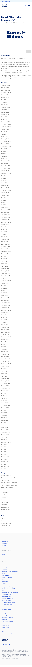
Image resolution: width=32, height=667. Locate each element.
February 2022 (5, 161)
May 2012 (4, 412)
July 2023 (4, 131)
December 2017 (5, 273)
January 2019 (5, 241)
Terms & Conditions (6, 658)
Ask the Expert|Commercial (9, 482)
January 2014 (5, 381)
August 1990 (5, 456)
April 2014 (4, 373)
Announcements (6, 475)
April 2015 (4, 349)
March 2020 (4, 207)
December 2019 (5, 214)
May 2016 (4, 320)
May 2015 (4, 346)
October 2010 (5, 430)
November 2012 (5, 405)
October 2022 (5, 144)
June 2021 (4, 178)
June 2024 (4, 119)
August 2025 (5, 97)
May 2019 (4, 232)
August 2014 (5, 366)
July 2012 (3, 410)
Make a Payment (6, 1)
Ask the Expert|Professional (9, 485)
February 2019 (5, 239)
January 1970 (5, 466)
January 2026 (5, 87)
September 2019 (6, 222)
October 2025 (5, 95)
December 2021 (5, 166)
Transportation (5, 507)
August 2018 (5, 254)
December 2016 (5, 302)
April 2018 (4, 263)
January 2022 (5, 163)
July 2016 (4, 315)
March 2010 (4, 439)
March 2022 (4, 158)
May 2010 (4, 437)
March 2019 (4, 236)
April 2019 (4, 234)
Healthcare (4, 495)
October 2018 (5, 249)
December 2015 (5, 332)
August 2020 (5, 195)
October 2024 (5, 112)
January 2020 (5, 212)
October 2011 (5, 420)
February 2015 (5, 354)
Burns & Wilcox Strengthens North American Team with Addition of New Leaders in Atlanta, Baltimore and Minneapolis (16, 77)
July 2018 (4, 256)
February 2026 (5, 85)
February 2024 (5, 122)
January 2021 (5, 188)
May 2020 (4, 202)
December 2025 (5, 90)
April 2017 (4, 293)
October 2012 (5, 408)
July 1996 (4, 447)
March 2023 (4, 136)
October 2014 (5, 361)
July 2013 (4, 393)
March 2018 (4, 266)
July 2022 (4, 148)
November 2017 (5, 276)
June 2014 (4, 368)
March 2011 (4, 427)
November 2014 (5, 359)
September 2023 (6, 126)
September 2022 (6, 146)
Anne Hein (5, 22)
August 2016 (5, 312)
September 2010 (6, 432)
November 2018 (5, 246)
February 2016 (5, 327)
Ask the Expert (5, 480)
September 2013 (6, 388)
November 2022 (6, 141)
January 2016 (5, 329)
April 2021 (4, 180)
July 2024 (4, 117)
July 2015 (3, 342)
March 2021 (4, 183)
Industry (3, 497)
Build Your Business (7, 487)
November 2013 (5, 383)
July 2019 (4, 227)
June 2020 (4, 200)
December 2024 (5, 109)
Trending (3, 512)
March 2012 (4, 417)
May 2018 (4, 261)
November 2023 (6, 124)
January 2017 (5, 300)
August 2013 (5, 390)
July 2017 (3, 285)
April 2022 (4, 156)
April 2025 (4, 102)
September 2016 (6, 310)
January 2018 (5, 271)
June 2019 (4, 229)
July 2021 (3, 175)
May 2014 (4, 371)
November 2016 (5, 305)
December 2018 (5, 244)
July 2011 (3, 422)
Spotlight (4, 504)
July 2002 (4, 444)
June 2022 (4, 151)
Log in (3, 518)
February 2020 (5, 210)
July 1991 (3, 454)
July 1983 (4, 464)
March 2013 (4, 403)
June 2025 (4, 100)
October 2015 (5, 334)
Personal (3, 499)
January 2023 (5, 139)
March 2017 (4, 295)
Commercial (4, 490)
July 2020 (4, 197)
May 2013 (4, 398)
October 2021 (5, 170)
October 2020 (5, 192)
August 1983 (5, 461)
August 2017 (4, 283)
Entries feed (4, 520)
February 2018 (5, 268)
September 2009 (6, 442)
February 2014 (5, 378)
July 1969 (4, 469)
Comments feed (6, 523)
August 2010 (5, 434)
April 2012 (4, 415)
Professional (4, 502)
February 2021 (5, 185)
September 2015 (6, 337)
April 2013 (4, 400)
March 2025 (4, 104)
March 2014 (4, 376)
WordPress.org (5, 525)
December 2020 (6, 190)
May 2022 (4, 153)
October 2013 (5, 386)
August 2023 (5, 129)
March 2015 (4, 351)
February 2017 (5, 298)
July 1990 (4, 459)
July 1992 (3, 452)
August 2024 (5, 114)
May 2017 (4, 290)
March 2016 (4, 324)
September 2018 (6, 251)
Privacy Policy (15, 658)
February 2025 (5, 107)
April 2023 (4, 134)
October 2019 (5, 219)
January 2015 (5, 356)
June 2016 (4, 317)
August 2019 (5, 224)
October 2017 (5, 278)
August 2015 (4, 339)
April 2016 (4, 322)
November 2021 (5, 168)
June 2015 (4, 344)
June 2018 (4, 258)
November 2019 (5, 217)
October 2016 (5, 307)
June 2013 (4, 395)
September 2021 (6, 173)
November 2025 (6, 92)
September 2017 (6, 280)
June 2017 (4, 288)
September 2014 (6, 364)
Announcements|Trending (9, 477)
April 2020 (4, 205)
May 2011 (3, 425)
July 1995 (3, 449)
